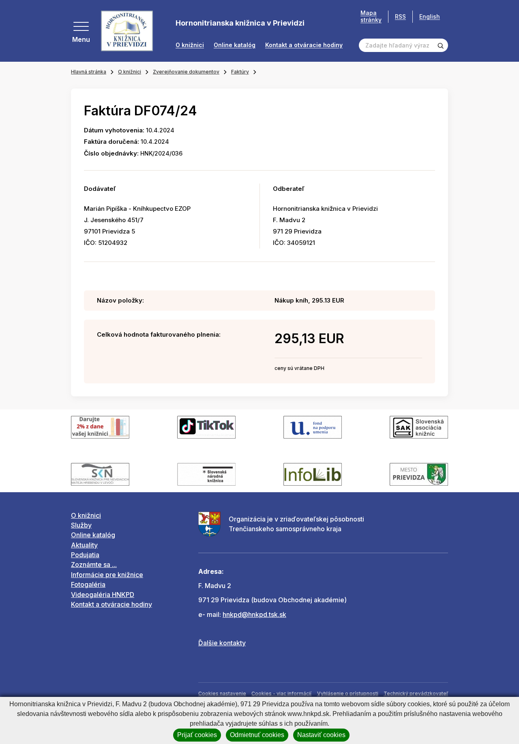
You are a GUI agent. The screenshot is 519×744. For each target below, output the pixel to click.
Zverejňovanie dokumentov (186, 72)
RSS (400, 16)
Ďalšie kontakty (222, 643)
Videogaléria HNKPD (102, 594)
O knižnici (190, 45)
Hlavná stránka (88, 72)
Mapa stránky (371, 16)
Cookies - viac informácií (281, 693)
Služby (81, 525)
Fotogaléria (88, 584)
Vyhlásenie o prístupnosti (347, 693)
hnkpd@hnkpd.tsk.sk (254, 614)
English (429, 16)
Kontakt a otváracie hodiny (304, 45)
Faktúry (240, 72)
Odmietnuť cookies (257, 734)
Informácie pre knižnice (107, 575)
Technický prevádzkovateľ (416, 693)
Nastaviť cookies (321, 734)
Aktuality (84, 545)
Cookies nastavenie (222, 693)
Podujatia (85, 555)
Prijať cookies (197, 734)
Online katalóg (234, 45)
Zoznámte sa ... (94, 564)
